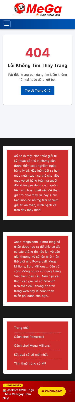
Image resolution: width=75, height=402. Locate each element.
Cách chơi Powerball (29, 337)
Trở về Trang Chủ (37, 90)
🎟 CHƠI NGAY (52, 391)
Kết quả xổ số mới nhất (31, 354)
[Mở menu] (7, 24)
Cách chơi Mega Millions (32, 345)
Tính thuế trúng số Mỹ (30, 363)
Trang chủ (21, 328)
